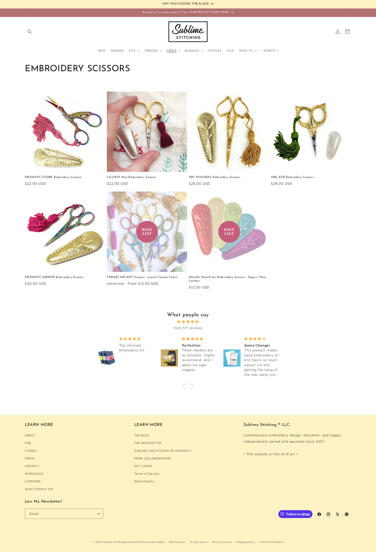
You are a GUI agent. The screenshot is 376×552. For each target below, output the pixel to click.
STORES (31, 450)
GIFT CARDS (143, 466)
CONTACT (32, 466)
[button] (29, 31)
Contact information (271, 541)
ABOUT (30, 435)
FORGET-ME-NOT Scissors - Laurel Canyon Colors (142, 277)
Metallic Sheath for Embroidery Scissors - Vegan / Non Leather (227, 279)
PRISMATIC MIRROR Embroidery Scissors (54, 277)
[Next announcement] (349, 12)
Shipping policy (245, 541)
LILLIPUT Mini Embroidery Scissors (131, 177)
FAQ (28, 443)
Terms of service (222, 541)
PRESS (30, 458)
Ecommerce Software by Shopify (144, 541)
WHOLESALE (34, 473)
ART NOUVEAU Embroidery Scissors (214, 177)
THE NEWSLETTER (147, 443)
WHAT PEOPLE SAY (39, 489)
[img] (188, 321)
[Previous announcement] (26, 12)
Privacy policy (198, 541)
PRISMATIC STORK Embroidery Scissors (53, 177)
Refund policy (144, 481)
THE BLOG (141, 435)
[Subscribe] (98, 514)
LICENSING (33, 481)
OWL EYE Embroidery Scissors (292, 177)
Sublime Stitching (113, 541)
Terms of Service (146, 473)
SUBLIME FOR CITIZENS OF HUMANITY (162, 450)
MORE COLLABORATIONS (152, 458)
